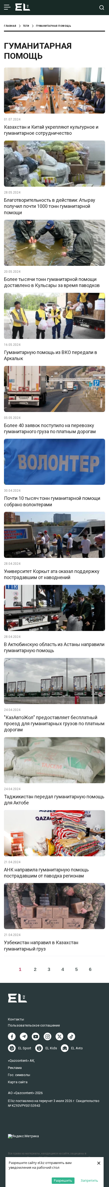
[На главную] (22, 7)
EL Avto (77, 1048)
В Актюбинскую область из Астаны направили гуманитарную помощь (54, 647)
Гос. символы (19, 1075)
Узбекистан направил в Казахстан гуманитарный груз (41, 945)
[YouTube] (35, 1036)
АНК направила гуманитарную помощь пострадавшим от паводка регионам (46, 873)
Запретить (89, 1180)
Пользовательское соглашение (34, 1025)
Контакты (16, 1019)
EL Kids (51, 1048)
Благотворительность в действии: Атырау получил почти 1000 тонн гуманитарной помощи (49, 206)
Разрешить (63, 1180)
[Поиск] (101, 7)
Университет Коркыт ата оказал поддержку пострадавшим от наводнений (51, 574)
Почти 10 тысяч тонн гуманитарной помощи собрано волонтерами (52, 501)
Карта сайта (18, 1082)
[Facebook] (12, 1036)
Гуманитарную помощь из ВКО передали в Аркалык (50, 355)
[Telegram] (24, 1036)
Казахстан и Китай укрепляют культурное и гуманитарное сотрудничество (51, 130)
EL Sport (24, 1048)
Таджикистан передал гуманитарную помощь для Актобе (54, 799)
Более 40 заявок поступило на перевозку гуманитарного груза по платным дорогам (50, 428)
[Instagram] (47, 1036)
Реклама (15, 1068)
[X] (59, 1036)
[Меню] (7, 7)
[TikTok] (71, 1036)
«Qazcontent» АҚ (21, 1061)
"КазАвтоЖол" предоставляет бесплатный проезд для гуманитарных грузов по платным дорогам (54, 724)
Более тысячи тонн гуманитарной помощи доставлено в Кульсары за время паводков (52, 282)
